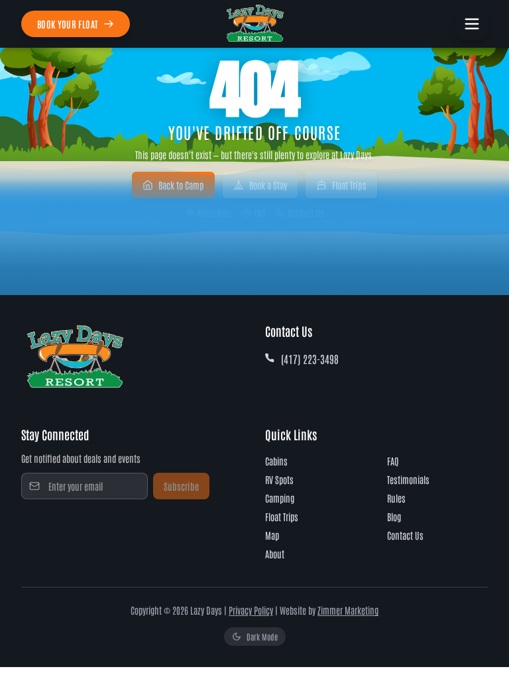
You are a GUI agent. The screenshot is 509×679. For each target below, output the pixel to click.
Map (272, 535)
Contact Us (306, 213)
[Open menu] (472, 24)
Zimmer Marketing (347, 610)
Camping (279, 498)
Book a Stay (268, 185)
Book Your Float (67, 24)
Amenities (214, 213)
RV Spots (279, 479)
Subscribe (181, 486)
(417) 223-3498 (310, 358)
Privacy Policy (251, 610)
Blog (394, 517)
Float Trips (349, 185)
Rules (396, 498)
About (274, 554)
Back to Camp (181, 185)
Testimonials (408, 479)
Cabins (276, 461)
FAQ (259, 213)
